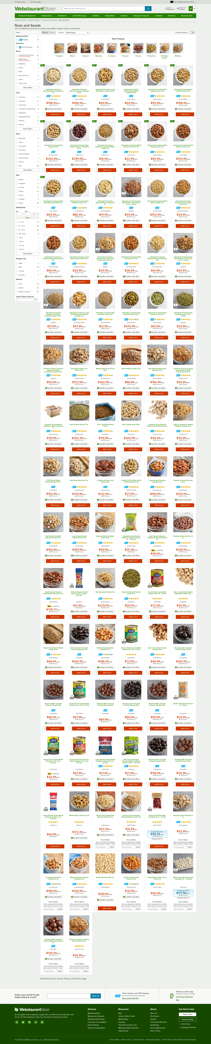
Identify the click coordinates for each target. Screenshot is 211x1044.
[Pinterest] (42, 1022)
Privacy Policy (126, 1040)
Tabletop (95, 16)
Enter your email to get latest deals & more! (27, 995)
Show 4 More (27, 254)
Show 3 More (27, 170)
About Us (153, 1013)
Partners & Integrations (96, 1028)
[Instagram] (17, 1022)
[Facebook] (29, 1022)
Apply (27, 218)
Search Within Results (25, 297)
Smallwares (62, 16)
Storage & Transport (141, 16)
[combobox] (103, 8)
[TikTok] (36, 1022)
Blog (120, 1013)
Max (26, 211)
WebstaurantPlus (94, 1013)
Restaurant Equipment (27, 16)
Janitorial (158, 16)
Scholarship (154, 1025)
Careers (153, 1019)
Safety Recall (123, 1031)
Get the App (36, 2)
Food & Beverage (79, 16)
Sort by (61, 32)
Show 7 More (27, 88)
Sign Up (95, 996)
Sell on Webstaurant (157, 1028)
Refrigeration (47, 16)
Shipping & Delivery (188, 1027)
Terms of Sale (114, 1040)
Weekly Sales (123, 1019)
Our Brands (154, 1016)
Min (17, 211)
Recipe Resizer (93, 1025)
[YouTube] (23, 1022)
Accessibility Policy (153, 1040)
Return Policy (155, 1031)
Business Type (186, 16)
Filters (18, 32)
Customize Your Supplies (97, 1022)
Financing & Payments (158, 1022)
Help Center (21, 2)
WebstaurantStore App (96, 1019)
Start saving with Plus (130, 998)
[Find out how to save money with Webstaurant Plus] (48, 96)
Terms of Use (139, 1040)
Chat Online (185, 1024)
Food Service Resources (127, 1025)
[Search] (36, 299)
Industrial (171, 16)
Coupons (121, 1022)
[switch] (192, 32)
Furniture (124, 16)
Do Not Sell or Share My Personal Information (179, 1040)
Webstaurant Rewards (96, 1016)
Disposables (109, 16)
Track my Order (188, 1019)
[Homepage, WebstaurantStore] (35, 9)
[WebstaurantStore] (45, 1009)
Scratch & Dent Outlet (126, 1016)
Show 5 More (27, 129)
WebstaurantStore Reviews (128, 1028)
